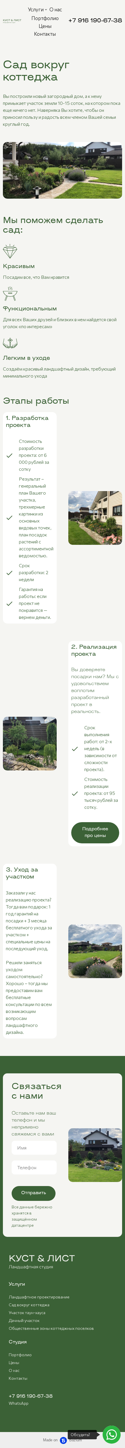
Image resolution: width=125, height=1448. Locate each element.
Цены (14, 1362)
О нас (14, 1370)
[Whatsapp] (112, 1435)
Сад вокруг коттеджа (29, 1304)
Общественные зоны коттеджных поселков (51, 1328)
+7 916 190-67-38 (31, 1396)
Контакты (18, 1378)
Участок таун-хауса (27, 1312)
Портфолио (20, 1354)
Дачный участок (24, 1320)
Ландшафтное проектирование (39, 1296)
